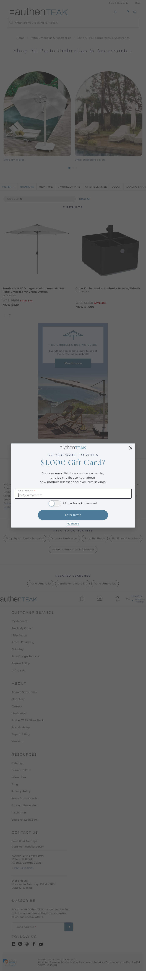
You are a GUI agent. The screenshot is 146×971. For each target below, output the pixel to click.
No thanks (73, 523)
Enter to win (73, 514)
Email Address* (26, 491)
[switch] (55, 503)
